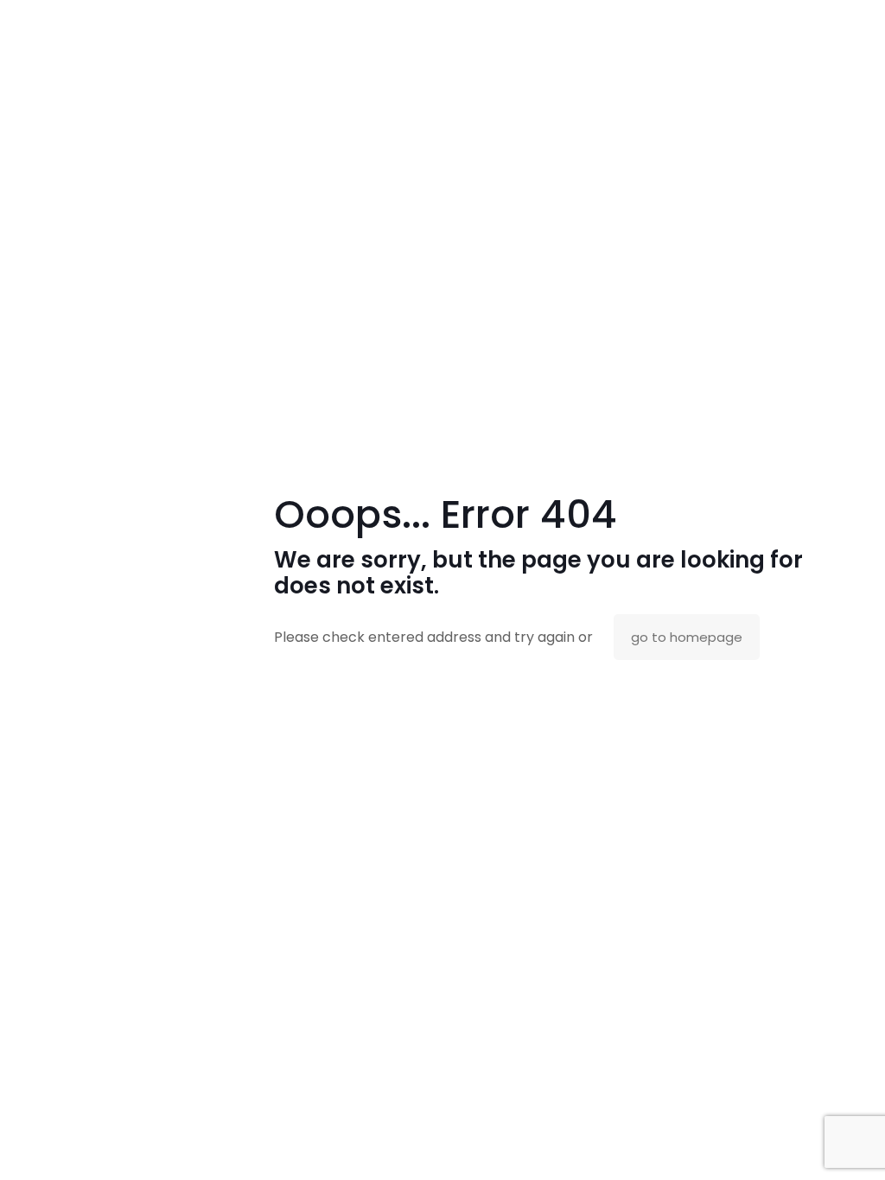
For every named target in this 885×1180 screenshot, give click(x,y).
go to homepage (686, 637)
